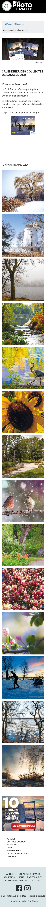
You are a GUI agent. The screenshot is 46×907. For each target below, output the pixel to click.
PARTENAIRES (14, 850)
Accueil (10, 24)
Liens (10, 847)
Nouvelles (19, 24)
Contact (11, 856)
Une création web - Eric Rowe (23, 900)
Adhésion (12, 844)
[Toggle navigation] (40, 6)
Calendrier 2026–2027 (18, 853)
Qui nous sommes (16, 841)
